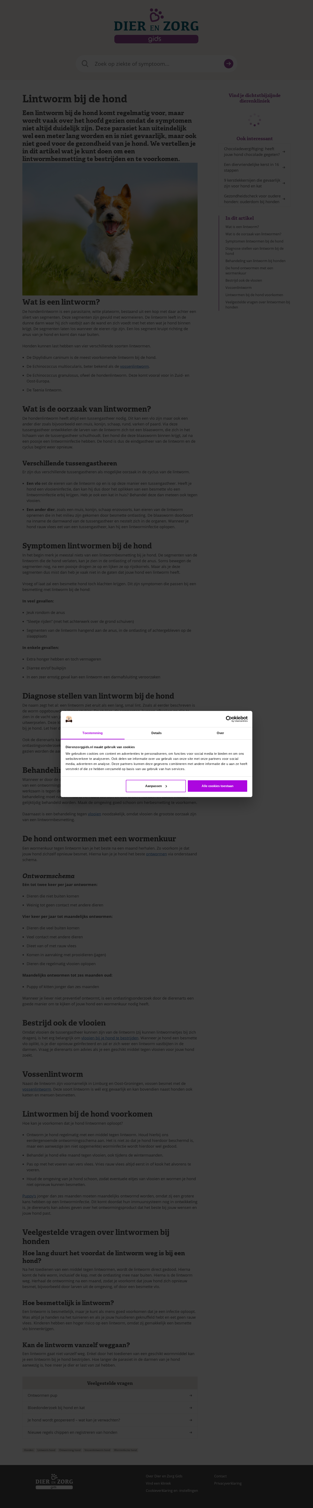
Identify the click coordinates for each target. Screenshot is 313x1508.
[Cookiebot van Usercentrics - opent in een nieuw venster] (229, 719)
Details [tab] (156, 733)
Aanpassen (153, 786)
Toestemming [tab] (92, 733)
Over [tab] (220, 733)
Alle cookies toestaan (217, 786)
